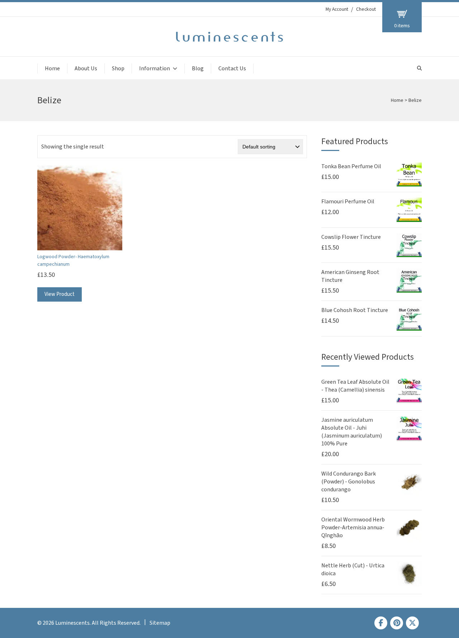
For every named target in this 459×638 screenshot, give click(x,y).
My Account (337, 9)
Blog (198, 68)
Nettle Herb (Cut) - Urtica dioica (352, 569)
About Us (86, 68)
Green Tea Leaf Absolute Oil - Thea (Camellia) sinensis (355, 386)
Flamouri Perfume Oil (347, 201)
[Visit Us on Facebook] (380, 622)
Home (52, 68)
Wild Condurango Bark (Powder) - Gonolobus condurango (348, 481)
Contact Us (232, 68)
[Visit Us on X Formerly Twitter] (412, 622)
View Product (59, 294)
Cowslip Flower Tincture (351, 237)
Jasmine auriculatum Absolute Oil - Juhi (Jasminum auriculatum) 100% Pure (351, 432)
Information (154, 68)
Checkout (366, 9)
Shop (118, 68)
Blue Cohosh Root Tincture (354, 310)
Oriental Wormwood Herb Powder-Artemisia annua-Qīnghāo (353, 527)
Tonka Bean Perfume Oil (351, 166)
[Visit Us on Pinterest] (396, 622)
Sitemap (160, 623)
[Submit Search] (419, 68)
